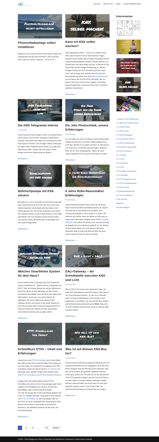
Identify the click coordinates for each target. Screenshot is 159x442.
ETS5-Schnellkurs (29, 399)
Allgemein (120, 203)
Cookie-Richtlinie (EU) (132, 4)
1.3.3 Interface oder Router (126, 147)
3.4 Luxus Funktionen (124, 195)
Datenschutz (80, 439)
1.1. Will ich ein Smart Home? (127, 123)
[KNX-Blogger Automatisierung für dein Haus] (24, 4)
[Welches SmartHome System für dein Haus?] (40, 256)
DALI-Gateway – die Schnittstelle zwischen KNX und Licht (85, 275)
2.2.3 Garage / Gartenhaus (126, 171)
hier (24, 396)
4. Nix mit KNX (121, 199)
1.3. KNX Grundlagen (124, 135)
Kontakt (89, 439)
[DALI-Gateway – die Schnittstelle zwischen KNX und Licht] (87, 256)
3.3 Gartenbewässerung (125, 191)
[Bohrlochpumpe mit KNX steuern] (40, 176)
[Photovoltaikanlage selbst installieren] (40, 26)
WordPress (60, 439)
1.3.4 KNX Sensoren (124, 151)
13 (47, 428)
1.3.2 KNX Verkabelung (125, 143)
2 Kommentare (70, 358)
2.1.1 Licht (120, 159)
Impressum (70, 439)
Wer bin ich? (108, 4)
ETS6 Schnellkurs (39, 360)
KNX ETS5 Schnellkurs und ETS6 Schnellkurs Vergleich (39, 375)
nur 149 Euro (52, 369)
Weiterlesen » (50, 60)
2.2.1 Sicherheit (122, 163)
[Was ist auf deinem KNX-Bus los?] (87, 334)
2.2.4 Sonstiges (122, 175)
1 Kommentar (22, 130)
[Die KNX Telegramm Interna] (40, 110)
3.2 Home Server (122, 187)
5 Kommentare (70, 134)
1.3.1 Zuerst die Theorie (125, 139)
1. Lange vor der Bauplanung (127, 119)
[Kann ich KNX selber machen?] (87, 26)
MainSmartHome (98, 76)
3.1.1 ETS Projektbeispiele (126, 183)
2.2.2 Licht (120, 167)
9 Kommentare (70, 284)
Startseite (96, 4)
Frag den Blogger (122, 207)
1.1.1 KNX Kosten (123, 127)
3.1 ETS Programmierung (126, 179)
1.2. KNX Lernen (122, 131)
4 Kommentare (70, 200)
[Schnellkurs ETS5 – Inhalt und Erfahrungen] (40, 334)
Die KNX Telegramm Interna (38, 125)
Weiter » (56, 428)
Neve (40, 439)
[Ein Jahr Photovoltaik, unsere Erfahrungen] (87, 110)
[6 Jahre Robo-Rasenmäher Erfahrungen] (87, 176)
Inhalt (118, 4)
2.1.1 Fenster (121, 155)
